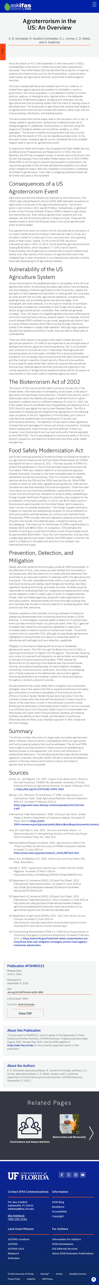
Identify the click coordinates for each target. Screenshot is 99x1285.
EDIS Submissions (62, 1244)
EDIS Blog (58, 1202)
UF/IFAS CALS (16, 1248)
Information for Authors (66, 1239)
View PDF (25, 1013)
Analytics (31, 1279)
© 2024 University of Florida (21, 1274)
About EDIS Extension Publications (72, 1253)
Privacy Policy (14, 1279)
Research (13, 1253)
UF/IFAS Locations (18, 1239)
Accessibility (59, 1211)
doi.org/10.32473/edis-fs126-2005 (25, 992)
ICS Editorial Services (64, 1248)
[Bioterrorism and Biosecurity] (69, 1124)
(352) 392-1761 (17, 1219)
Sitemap (44, 1274)
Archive (59, 1274)
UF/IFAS (13, 1244)
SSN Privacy (47, 1279)
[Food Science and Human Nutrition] (30, 1126)
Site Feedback (16, 1215)
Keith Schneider (26, 1004)
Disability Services (77, 1274)
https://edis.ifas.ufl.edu (20, 1045)
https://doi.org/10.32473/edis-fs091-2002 (40, 789)
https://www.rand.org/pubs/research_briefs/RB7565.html (46, 853)
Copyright (58, 1216)
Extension (14, 1258)
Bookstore (58, 1206)
